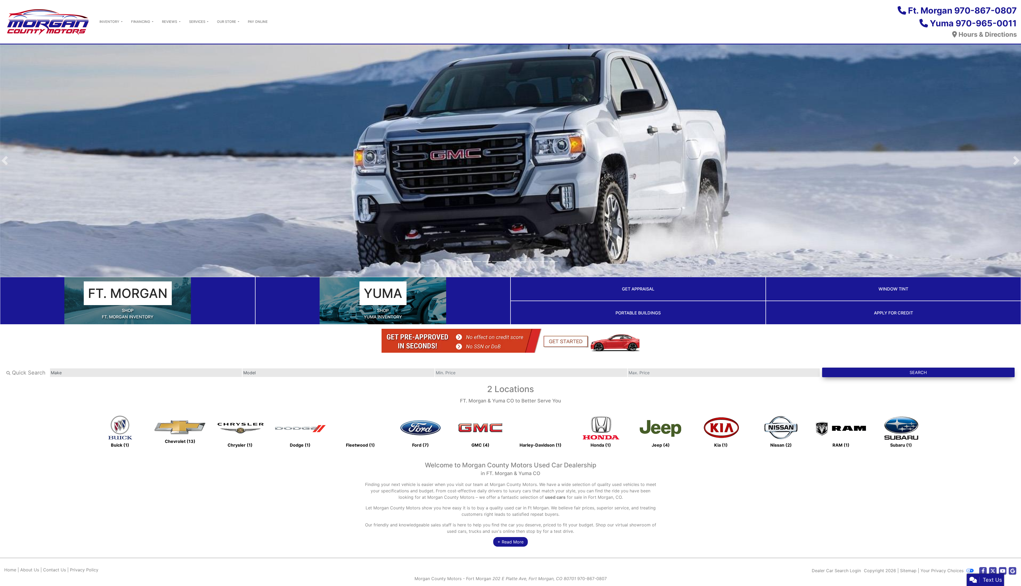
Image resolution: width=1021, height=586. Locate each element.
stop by (534, 532)
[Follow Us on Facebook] (983, 572)
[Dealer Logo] (47, 21)
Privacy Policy (84, 571)
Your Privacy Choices (942, 572)
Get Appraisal (638, 290)
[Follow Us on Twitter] (993, 572)
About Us (29, 571)
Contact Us (54, 571)
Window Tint (893, 290)
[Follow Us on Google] (1012, 572)
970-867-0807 (592, 580)
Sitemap (908, 572)
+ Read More (510, 543)
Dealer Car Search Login (836, 572)
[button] (4, 161)
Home (10, 571)
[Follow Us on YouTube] (1002, 572)
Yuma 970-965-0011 (973, 23)
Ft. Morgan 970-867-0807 (962, 10)
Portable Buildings (638, 314)
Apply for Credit (893, 314)
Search (918, 374)
